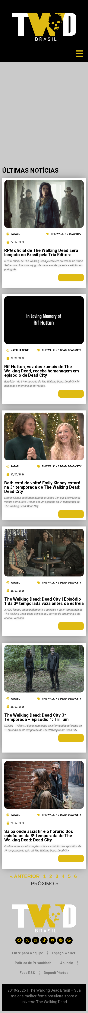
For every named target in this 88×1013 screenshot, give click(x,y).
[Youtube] (52, 940)
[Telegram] (60, 940)
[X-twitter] (27, 940)
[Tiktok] (44, 940)
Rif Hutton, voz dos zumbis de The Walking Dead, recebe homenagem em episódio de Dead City (41, 371)
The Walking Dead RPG (66, 233)
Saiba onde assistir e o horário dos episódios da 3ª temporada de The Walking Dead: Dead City (38, 835)
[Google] (69, 940)
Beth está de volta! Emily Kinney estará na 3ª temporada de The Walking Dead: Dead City (42, 487)
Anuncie (66, 963)
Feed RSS (27, 973)
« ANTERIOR (25, 876)
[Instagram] (35, 940)
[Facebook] (19, 940)
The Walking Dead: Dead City (61, 350)
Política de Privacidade (33, 963)
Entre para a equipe (27, 953)
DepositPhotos (56, 973)
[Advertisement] (44, 108)
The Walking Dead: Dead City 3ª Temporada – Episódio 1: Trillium (36, 717)
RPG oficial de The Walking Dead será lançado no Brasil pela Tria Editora (41, 252)
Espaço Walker (64, 953)
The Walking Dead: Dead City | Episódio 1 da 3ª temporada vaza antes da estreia (44, 601)
